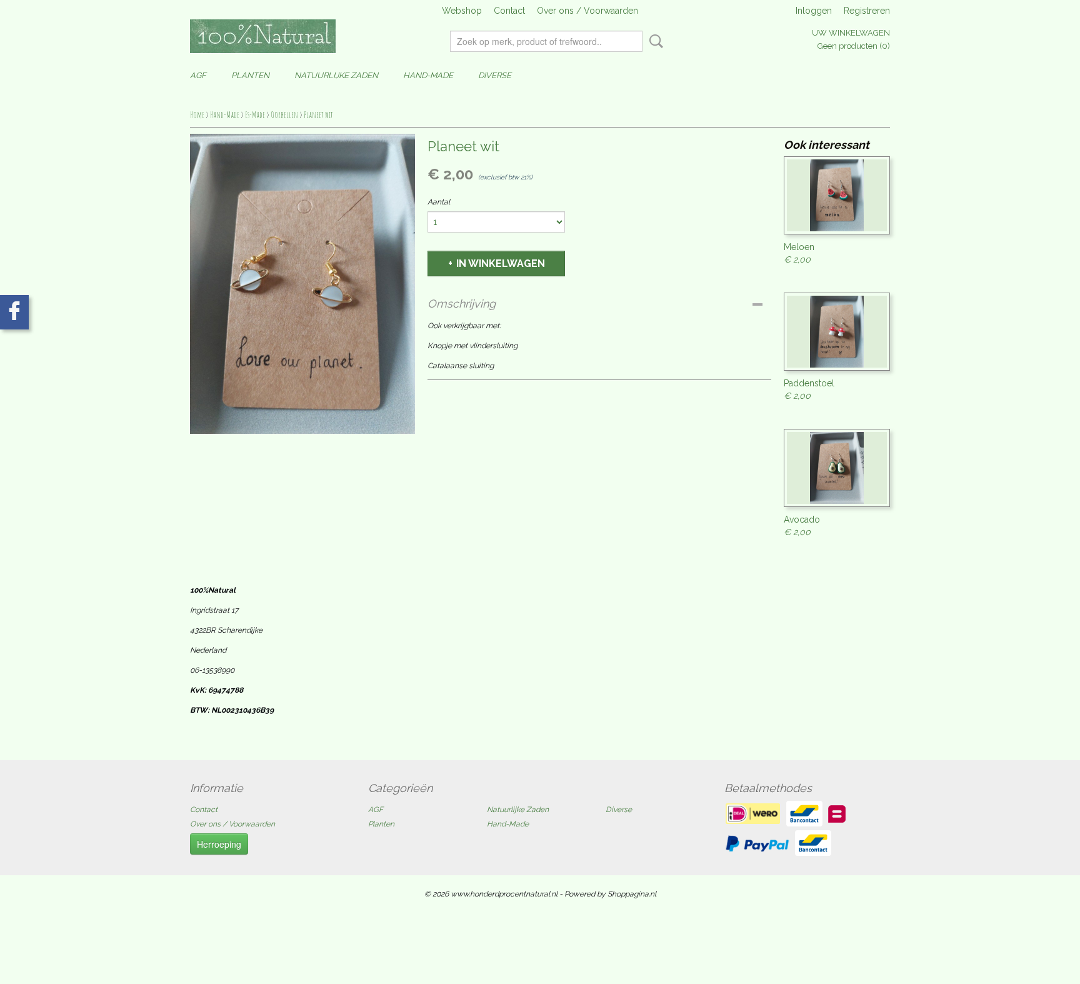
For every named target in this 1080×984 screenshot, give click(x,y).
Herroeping (219, 844)
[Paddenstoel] (837, 332)
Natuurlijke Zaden (336, 75)
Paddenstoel (809, 383)
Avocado (802, 520)
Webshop (462, 11)
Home (197, 114)
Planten (250, 75)
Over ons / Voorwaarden (587, 11)
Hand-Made (428, 75)
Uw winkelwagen (851, 33)
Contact (509, 11)
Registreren (867, 11)
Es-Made (255, 114)
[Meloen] (837, 195)
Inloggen (814, 11)
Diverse (494, 75)
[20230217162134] (302, 284)
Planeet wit (318, 114)
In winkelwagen (500, 263)
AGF (198, 75)
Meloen (799, 247)
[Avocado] (837, 468)
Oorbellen (284, 114)
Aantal (439, 202)
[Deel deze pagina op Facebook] (14, 312)
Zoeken (653, 41)
